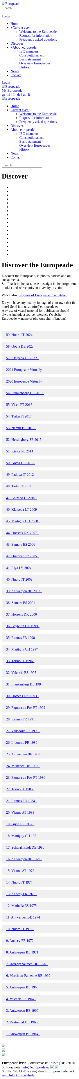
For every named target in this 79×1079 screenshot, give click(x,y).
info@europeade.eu (36, 1067)
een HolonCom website (18, 1075)
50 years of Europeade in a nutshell (43, 295)
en (3, 94)
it (29, 94)
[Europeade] (11, 3)
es (24, 94)
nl (8, 94)
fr (14, 94)
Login (6, 16)
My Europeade (12, 90)
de (18, 94)
